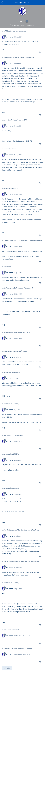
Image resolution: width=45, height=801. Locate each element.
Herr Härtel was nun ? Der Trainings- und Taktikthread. (21, 530)
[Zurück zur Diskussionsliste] (2, 2)
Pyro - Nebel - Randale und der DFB (15, 120)
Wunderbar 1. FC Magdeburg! (13, 435)
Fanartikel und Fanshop (11, 404)
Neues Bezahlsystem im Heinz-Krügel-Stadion (18, 57)
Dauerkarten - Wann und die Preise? (15, 351)
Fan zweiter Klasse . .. (10, 149)
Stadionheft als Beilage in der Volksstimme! (18, 288)
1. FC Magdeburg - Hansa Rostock (14, 31)
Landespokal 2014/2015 (11, 454)
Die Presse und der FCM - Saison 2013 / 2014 (17, 648)
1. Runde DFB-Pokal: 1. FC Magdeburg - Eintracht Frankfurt (22, 240)
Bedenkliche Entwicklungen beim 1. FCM (16, 332)
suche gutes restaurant (11, 630)
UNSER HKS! (7, 267)
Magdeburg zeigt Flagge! (11, 372)
